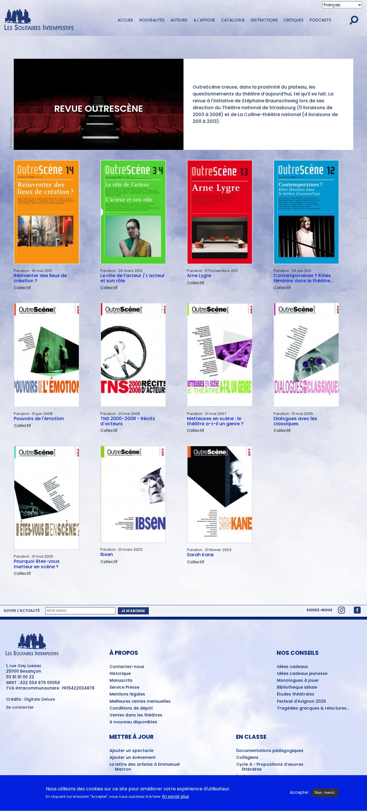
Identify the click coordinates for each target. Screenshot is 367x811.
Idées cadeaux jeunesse (302, 673)
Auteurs (179, 20)
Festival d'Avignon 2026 (301, 701)
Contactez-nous (127, 666)
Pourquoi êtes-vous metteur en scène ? (37, 564)
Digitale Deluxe (39, 699)
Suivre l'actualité (21, 611)
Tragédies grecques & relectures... (313, 708)
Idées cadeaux (292, 666)
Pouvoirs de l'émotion (39, 419)
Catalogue (233, 20)
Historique (120, 673)
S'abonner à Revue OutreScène (16, 580)
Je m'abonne (133, 610)
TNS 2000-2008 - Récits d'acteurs (127, 421)
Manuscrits (121, 680)
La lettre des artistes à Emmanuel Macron (145, 767)
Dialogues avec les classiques (295, 421)
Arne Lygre (199, 276)
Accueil (126, 20)
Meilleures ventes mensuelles (140, 701)
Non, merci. (325, 792)
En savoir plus (175, 796)
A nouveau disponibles (133, 722)
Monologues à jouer (298, 680)
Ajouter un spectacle (131, 750)
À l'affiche (204, 20)
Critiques (294, 20)
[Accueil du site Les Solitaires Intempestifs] (56, 20)
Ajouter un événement (133, 757)
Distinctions (264, 20)
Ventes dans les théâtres (136, 715)
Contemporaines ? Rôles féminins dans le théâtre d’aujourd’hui (302, 278)
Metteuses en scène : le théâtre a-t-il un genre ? (215, 421)
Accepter (299, 792)
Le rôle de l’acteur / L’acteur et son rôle (132, 278)
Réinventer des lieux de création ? (40, 278)
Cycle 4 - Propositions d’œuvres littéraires (269, 767)
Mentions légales (127, 694)
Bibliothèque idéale (297, 687)
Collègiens (247, 757)
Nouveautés (152, 20)
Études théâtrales (295, 694)
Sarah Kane (200, 555)
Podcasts (320, 20)
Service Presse (124, 687)
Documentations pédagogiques (269, 750)
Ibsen (106, 555)
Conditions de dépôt (131, 708)
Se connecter (20, 707)
